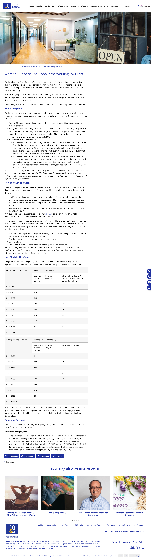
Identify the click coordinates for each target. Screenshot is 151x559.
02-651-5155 (128, 531)
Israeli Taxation (65, 525)
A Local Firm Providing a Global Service (16, 6)
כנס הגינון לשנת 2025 (57, 512)
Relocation (111, 525)
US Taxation (79, 525)
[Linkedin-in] (143, 548)
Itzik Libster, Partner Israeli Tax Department (93, 513)
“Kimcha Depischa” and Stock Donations (129, 513)
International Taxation (95, 525)
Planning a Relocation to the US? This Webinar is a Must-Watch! (21, 513)
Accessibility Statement (121, 542)
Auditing (40, 525)
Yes (120, 556)
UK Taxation (138, 525)
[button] (11, 456)
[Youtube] (132, 548)
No (126, 556)
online (48, 214)
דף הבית (20, 67)
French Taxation (124, 525)
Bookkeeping (52, 525)
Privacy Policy (138, 542)
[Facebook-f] (138, 548)
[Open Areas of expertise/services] (55, 6)
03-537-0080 (139, 531)
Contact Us (108, 531)
